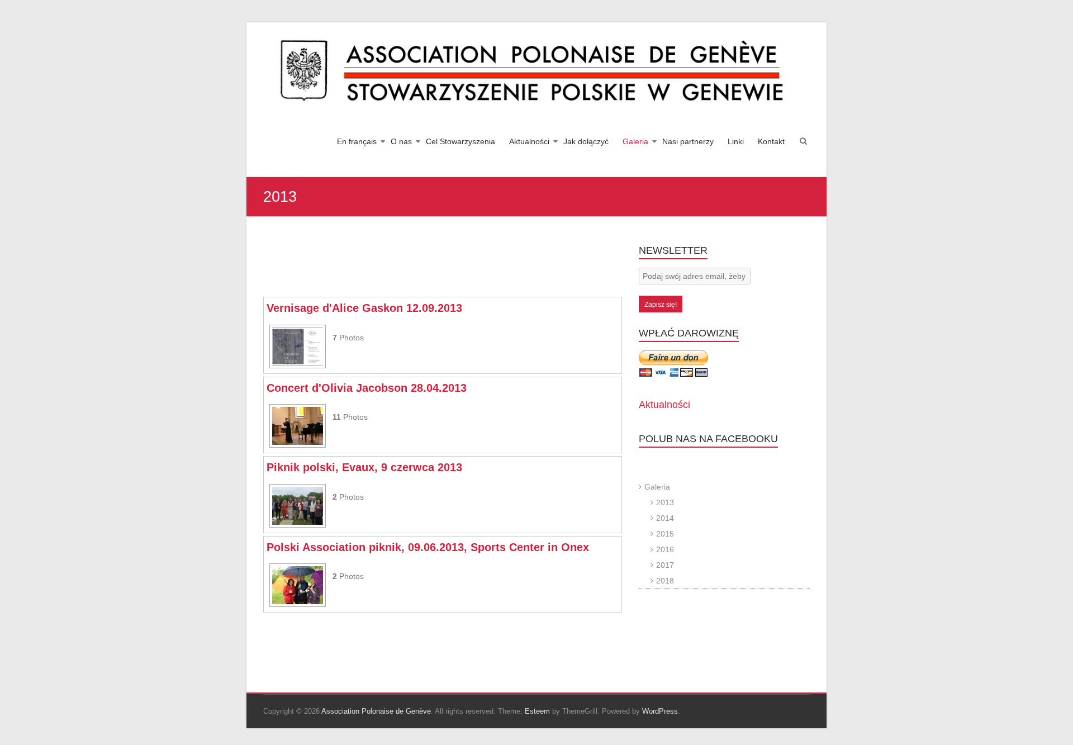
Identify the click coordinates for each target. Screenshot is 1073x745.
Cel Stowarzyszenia (460, 141)
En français (357, 141)
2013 (665, 502)
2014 (665, 518)
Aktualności (529, 141)
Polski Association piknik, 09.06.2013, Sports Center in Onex (428, 547)
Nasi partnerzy (688, 141)
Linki (736, 141)
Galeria (635, 141)
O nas (401, 141)
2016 (665, 549)
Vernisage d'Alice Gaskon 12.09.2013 (364, 308)
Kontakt (771, 141)
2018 (665, 580)
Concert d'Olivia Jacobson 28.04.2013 (367, 388)
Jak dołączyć (586, 141)
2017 (665, 565)
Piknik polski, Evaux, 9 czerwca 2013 (364, 467)
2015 (665, 533)
